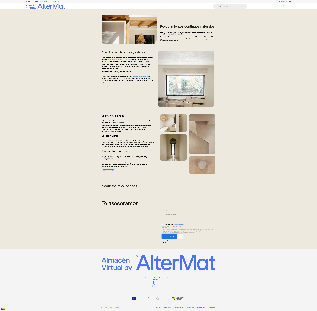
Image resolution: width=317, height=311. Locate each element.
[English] (2, 309)
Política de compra (190, 307)
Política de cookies (167, 307)
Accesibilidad (212, 307)
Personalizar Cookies (201, 307)
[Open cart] (283, 6)
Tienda (151, 307)
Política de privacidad (178, 224)
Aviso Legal (158, 307)
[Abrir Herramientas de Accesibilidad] (3, 303)
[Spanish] (4, 309)
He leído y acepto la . (173, 224)
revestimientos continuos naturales (119, 59)
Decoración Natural (123, 163)
